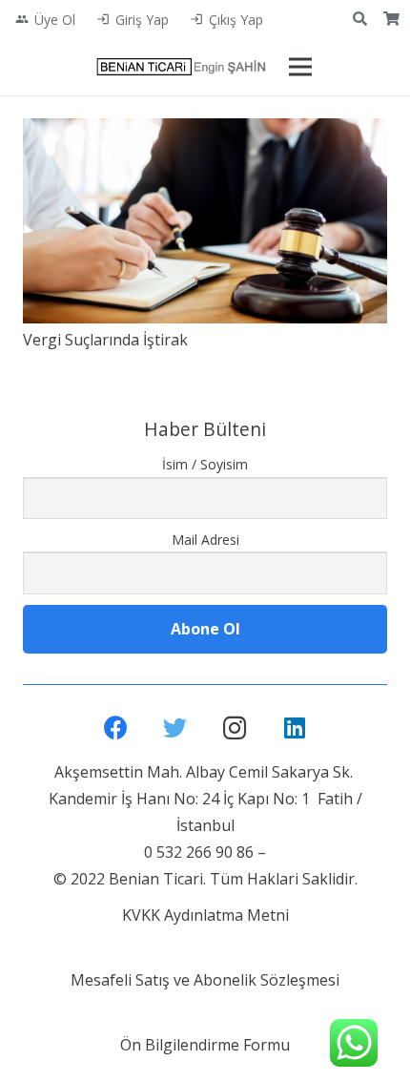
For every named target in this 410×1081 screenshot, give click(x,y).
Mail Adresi (205, 539)
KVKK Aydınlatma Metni (205, 914)
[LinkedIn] (295, 728)
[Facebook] (116, 728)
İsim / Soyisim (205, 464)
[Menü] (300, 67)
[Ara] (360, 19)
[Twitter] (176, 728)
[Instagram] (235, 728)
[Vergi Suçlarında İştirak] (205, 220)
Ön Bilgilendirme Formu (205, 1044)
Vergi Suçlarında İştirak (105, 339)
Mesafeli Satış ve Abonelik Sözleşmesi (205, 979)
